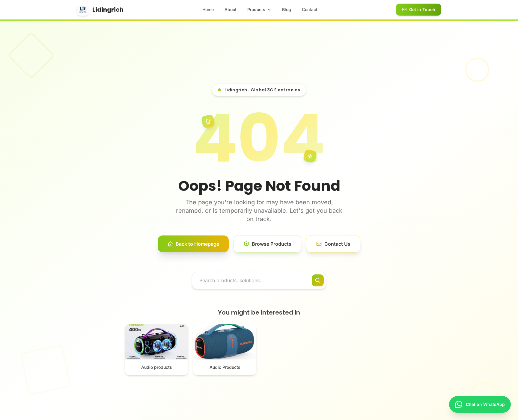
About (231, 9)
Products (256, 9)
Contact (309, 9)
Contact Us (337, 244)
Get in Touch (422, 9)
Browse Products (271, 244)
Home (208, 9)
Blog (286, 9)
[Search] (318, 280)
